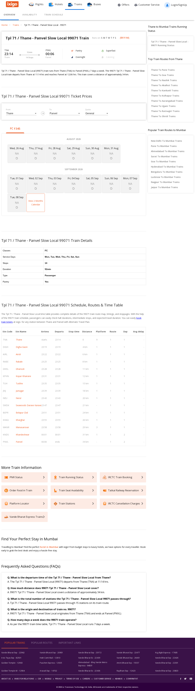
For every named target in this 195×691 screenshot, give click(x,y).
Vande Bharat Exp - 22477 (128, 652)
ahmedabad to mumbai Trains (167, 151)
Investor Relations (24, 678)
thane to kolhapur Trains (165, 95)
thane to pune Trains (163, 69)
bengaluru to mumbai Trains (166, 171)
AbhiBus (118, 678)
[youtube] (191, 678)
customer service (102, 678)
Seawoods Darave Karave (28, 405)
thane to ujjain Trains (163, 106)
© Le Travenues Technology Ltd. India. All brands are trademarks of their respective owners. (97, 687)
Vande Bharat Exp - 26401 (128, 657)
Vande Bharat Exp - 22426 (166, 657)
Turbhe (19, 383)
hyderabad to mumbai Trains (167, 166)
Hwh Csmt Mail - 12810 (50, 657)
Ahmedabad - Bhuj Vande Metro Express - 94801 (92, 664)
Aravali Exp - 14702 (48, 670)
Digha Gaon (22, 347)
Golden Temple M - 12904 (13, 670)
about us (6, 678)
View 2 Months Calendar (35, 202)
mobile (48, 678)
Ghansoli (20, 368)
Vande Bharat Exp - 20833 (166, 670)
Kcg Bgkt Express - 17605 (166, 652)
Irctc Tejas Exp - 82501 (11, 657)
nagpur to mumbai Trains (165, 182)
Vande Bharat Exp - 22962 (13, 652)
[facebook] (181, 678)
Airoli (18, 354)
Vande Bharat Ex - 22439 (89, 657)
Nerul (18, 398)
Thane (19, 339)
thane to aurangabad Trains (167, 100)
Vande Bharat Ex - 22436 (89, 670)
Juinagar (20, 390)
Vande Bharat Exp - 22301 (166, 663)
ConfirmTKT (132, 678)
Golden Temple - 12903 (12, 663)
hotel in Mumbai (49, 547)
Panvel (19, 441)
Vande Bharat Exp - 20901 (51, 652)
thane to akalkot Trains (164, 85)
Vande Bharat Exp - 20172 (89, 652)
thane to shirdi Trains (163, 116)
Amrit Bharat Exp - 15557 (128, 663)
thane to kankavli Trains (164, 90)
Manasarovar (22, 427)
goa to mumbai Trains (163, 161)
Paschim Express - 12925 (51, 663)
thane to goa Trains (162, 75)
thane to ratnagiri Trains (165, 111)
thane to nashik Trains (164, 80)
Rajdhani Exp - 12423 (126, 670)
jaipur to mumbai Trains (164, 187)
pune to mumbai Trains (164, 146)
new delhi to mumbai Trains (166, 140)
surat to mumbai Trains (164, 156)
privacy (58, 678)
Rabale (19, 361)
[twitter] (185, 678)
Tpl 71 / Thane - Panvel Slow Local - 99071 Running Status (169, 43)
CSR (39, 678)
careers (86, 678)
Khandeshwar (22, 434)
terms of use (72, 678)
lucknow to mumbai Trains (166, 177)
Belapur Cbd (22, 412)
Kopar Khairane (23, 376)
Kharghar (20, 419)
